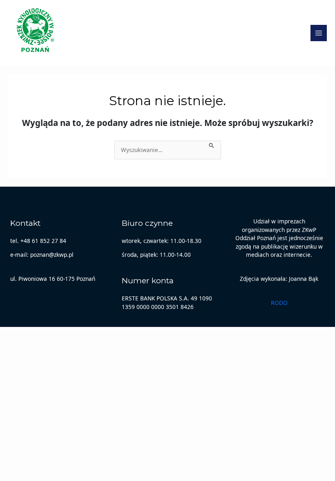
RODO (279, 303)
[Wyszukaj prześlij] (211, 145)
